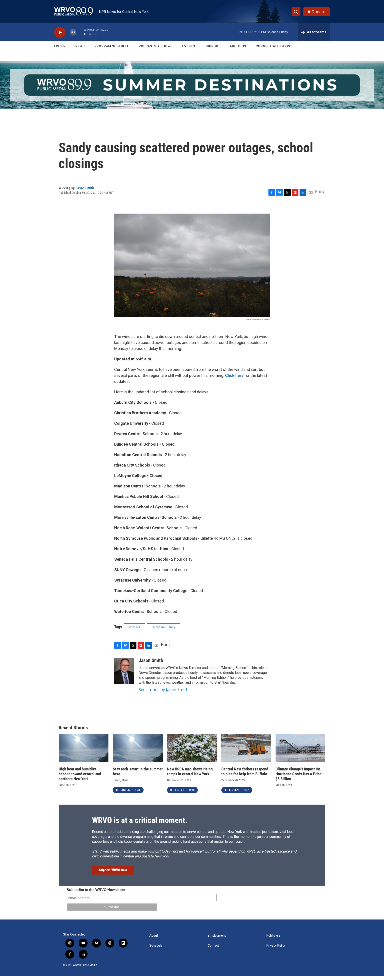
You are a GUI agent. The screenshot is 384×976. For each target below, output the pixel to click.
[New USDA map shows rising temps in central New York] (192, 748)
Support (212, 46)
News (80, 46)
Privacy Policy (276, 945)
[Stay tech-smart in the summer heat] (138, 748)
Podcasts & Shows (156, 46)
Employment (217, 935)
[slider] (80, 32)
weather (134, 627)
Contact (213, 945)
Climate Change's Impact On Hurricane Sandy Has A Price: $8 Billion (299, 774)
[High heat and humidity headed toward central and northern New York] (83, 748)
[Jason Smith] (124, 671)
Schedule (155, 945)
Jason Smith (85, 188)
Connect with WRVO (274, 46)
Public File (273, 935)
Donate (318, 11)
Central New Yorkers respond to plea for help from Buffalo (244, 771)
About (153, 935)
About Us (238, 46)
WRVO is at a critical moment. (139, 820)
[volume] (73, 32)
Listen (60, 46)
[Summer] (192, 85)
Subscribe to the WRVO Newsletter (96, 890)
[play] (59, 32)
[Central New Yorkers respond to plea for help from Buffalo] (246, 748)
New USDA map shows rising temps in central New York (190, 771)
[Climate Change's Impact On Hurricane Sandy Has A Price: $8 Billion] (300, 748)
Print (319, 191)
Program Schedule (111, 46)
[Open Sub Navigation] (69, 46)
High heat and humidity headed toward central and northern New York (80, 774)
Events (188, 46)
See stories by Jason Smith (163, 689)
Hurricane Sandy (163, 627)
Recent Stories (73, 727)
